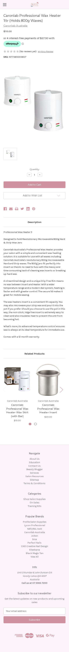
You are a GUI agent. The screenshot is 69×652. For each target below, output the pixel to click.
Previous (4, 390)
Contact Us (34, 465)
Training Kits (34, 506)
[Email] (11, 208)
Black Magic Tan (34, 553)
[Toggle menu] (4, 4)
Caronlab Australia (34, 532)
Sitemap (34, 479)
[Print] (16, 208)
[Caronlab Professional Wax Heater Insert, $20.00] (48, 379)
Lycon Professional (34, 525)
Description (34, 222)
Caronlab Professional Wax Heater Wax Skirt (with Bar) (17, 410)
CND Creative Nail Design (34, 546)
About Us (35, 458)
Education (34, 462)
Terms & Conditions (34, 483)
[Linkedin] (28, 208)
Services (34, 472)
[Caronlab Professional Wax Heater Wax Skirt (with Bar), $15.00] (17, 379)
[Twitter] (22, 208)
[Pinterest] (33, 208)
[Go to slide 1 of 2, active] (30, 424)
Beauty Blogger (34, 469)
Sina (34, 539)
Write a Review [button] (45, 51)
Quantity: (35, 169)
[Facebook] (5, 208)
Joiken (34, 535)
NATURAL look (34, 528)
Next (61, 390)
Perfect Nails (34, 542)
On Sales (34, 502)
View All (35, 556)
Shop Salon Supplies (34, 499)
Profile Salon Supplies (34, 521)
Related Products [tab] (34, 353)
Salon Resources (34, 476)
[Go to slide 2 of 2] (35, 424)
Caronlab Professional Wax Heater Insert (48, 408)
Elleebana (34, 549)
